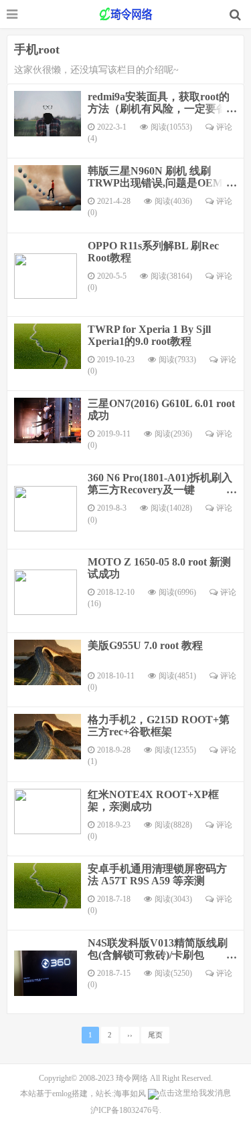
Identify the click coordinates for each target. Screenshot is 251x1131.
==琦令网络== (126, 14)
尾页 (155, 1035)
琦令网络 (132, 1078)
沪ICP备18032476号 (124, 1110)
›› (130, 1035)
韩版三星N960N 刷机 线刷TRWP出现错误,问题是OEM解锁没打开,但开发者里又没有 (161, 183)
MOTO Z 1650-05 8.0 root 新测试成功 (159, 568)
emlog (62, 1093)
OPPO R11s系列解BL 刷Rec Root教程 (153, 251)
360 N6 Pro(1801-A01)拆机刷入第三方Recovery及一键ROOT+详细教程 (160, 489)
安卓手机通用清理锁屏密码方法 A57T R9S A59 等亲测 (157, 874)
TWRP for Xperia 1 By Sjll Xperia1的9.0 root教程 (149, 335)
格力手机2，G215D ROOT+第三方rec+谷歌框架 (159, 725)
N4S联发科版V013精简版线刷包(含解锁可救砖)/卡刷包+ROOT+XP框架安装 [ (158, 955)
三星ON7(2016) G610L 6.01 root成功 (161, 409)
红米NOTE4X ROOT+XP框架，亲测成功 (153, 800)
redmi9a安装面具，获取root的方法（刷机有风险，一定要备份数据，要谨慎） (159, 108)
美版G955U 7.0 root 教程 (145, 645)
